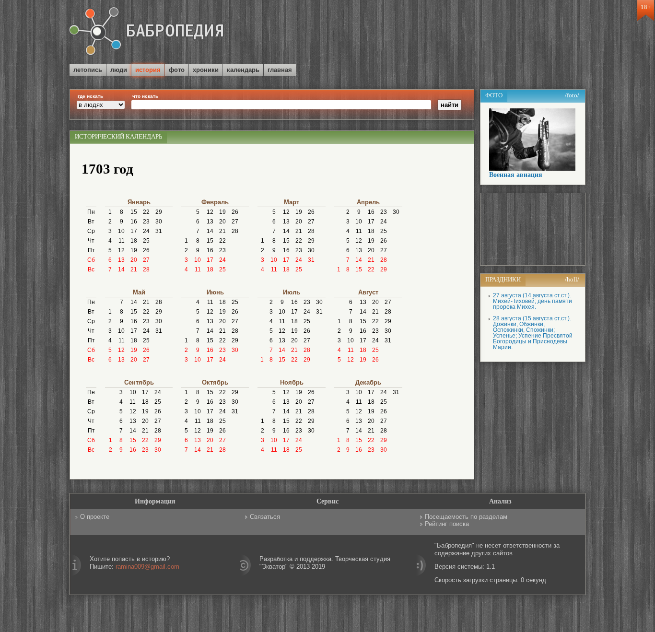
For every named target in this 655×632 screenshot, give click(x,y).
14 (121, 269)
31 (158, 231)
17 (133, 231)
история (148, 69)
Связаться (265, 516)
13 (121, 260)
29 (158, 212)
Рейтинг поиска (447, 523)
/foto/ (572, 95)
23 (146, 221)
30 (158, 221)
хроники (206, 69)
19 (133, 250)
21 (133, 269)
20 (133, 260)
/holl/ (572, 279)
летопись (87, 69)
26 (146, 250)
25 (146, 240)
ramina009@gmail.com (147, 566)
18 (133, 240)
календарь (243, 69)
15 (133, 212)
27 (146, 260)
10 (121, 231)
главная (280, 69)
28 (146, 269)
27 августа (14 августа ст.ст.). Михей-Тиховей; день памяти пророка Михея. (532, 301)
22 (146, 212)
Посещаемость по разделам (466, 516)
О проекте (94, 516)
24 (146, 231)
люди (118, 69)
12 (121, 250)
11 (121, 240)
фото (177, 69)
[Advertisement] (473, 33)
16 (133, 221)
